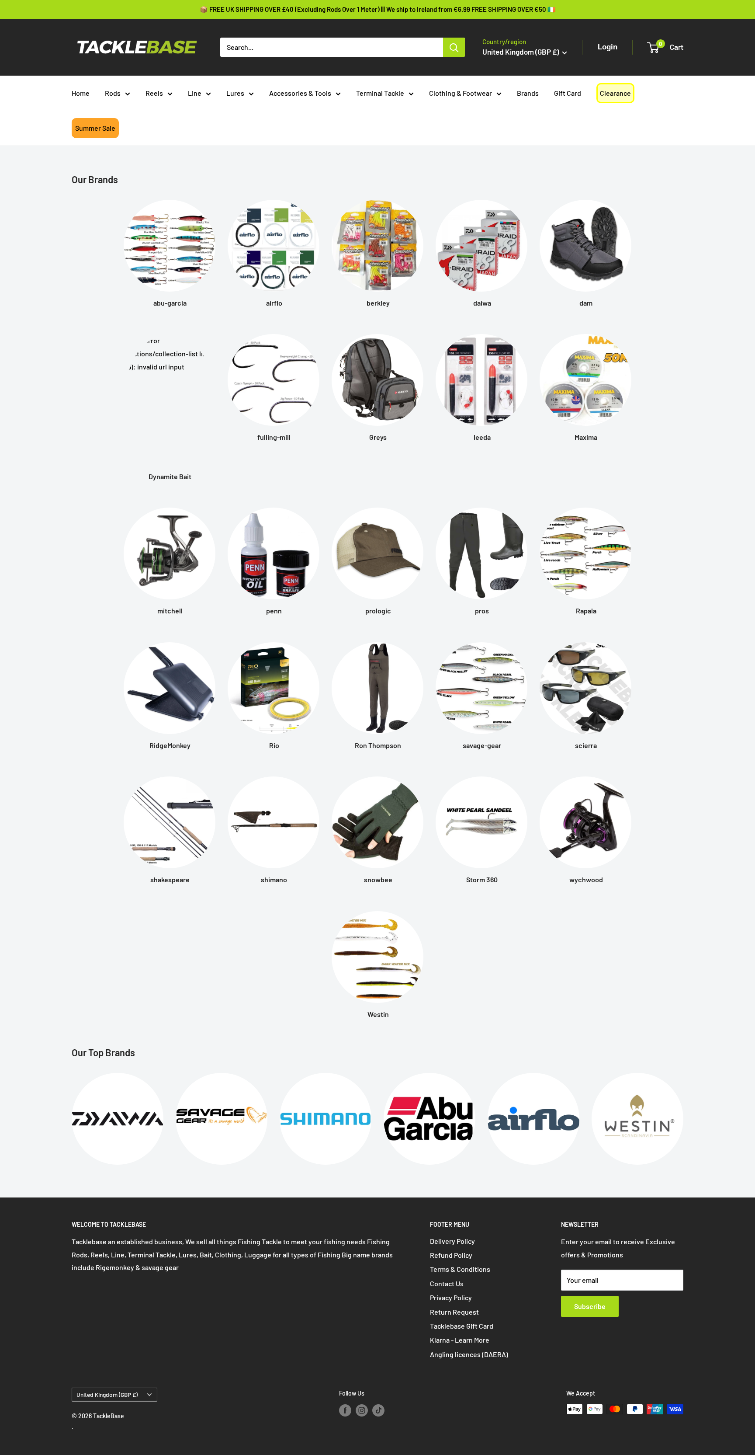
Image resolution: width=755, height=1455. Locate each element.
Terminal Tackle (380, 93)
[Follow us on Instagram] (362, 1410)
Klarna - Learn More (459, 1340)
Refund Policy (451, 1255)
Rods (113, 93)
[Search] (454, 47)
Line (194, 93)
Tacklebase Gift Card (461, 1326)
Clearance (615, 93)
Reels (154, 93)
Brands (528, 93)
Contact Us (447, 1283)
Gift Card (567, 93)
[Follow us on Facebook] (345, 1410)
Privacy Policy (451, 1297)
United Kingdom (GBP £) (107, 1394)
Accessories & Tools (300, 93)
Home (81, 93)
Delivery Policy (452, 1241)
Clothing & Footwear (460, 93)
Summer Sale (95, 128)
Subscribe (590, 1306)
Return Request (454, 1312)
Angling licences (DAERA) (469, 1354)
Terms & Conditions (460, 1269)
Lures (235, 93)
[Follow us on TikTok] (378, 1410)
